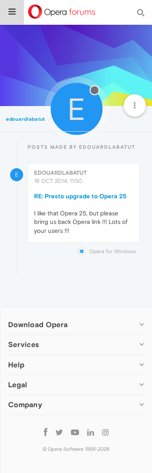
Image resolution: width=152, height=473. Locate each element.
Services (23, 344)
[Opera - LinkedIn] (90, 432)
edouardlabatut (60, 172)
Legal (18, 384)
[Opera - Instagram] (105, 432)
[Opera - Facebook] (45, 432)
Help (16, 364)
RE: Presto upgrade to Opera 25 (80, 196)
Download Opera (38, 324)
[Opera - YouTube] (75, 432)
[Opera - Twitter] (59, 432)
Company (25, 404)
